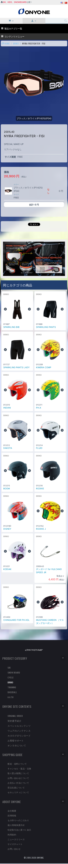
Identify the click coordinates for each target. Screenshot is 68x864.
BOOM (6, 488)
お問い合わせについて (18, 778)
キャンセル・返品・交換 (19, 768)
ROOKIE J (41, 529)
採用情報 (12, 815)
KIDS (10, 2)
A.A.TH (10, 697)
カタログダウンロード (19, 735)
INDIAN (7, 407)
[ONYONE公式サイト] (34, 649)
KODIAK (7, 569)
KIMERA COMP (43, 367)
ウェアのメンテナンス (19, 730)
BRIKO (16, 43)
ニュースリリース (16, 839)
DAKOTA (7, 448)
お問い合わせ (14, 848)
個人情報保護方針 (16, 825)
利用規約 (12, 834)
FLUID (39, 448)
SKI (4, 2)
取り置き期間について (18, 773)
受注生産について (16, 787)
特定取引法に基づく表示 (19, 829)
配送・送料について (17, 763)
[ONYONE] (34, 11)
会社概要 (12, 810)
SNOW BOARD (14, 672)
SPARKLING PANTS (46, 327)
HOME (7, 43)
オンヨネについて (17, 745)
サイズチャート (15, 844)
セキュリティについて (18, 792)
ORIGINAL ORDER (15, 715)
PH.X (38, 407)
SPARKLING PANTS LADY (16, 367)
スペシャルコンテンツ (19, 725)
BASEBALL (12, 692)
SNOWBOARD (20, 2)
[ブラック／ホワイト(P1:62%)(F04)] (8, 191)
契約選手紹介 (14, 720)
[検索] (65, 21)
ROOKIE (40, 488)
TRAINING (12, 687)
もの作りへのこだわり (18, 820)
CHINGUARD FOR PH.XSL (16, 620)
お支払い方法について (18, 782)
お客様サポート (16, 740)
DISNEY (7, 529)
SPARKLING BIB (11, 327)
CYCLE (11, 677)
